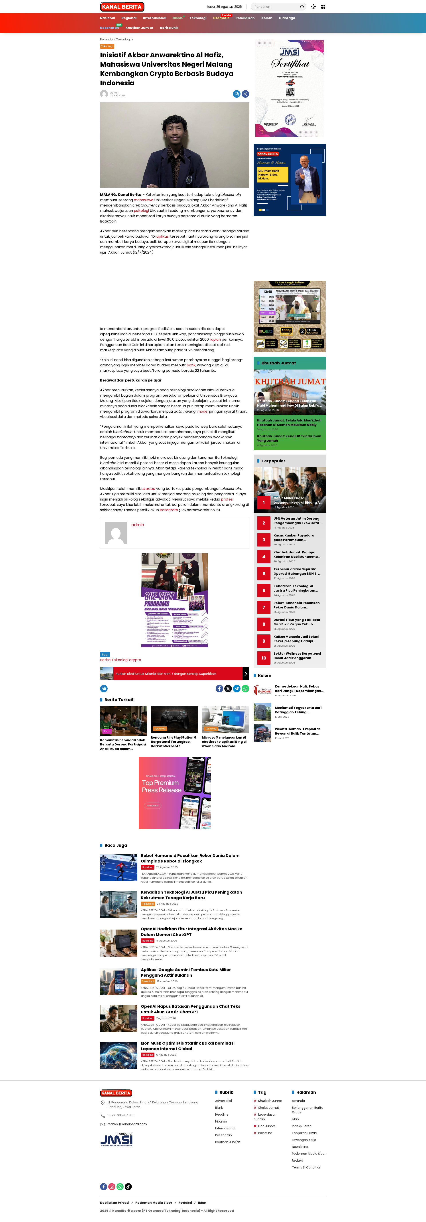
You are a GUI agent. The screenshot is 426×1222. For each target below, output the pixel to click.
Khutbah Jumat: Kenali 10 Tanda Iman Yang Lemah (289, 438)
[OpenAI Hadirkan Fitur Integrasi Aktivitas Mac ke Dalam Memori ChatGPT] (118, 943)
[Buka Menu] (323, 6)
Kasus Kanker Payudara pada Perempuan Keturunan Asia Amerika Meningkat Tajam (294, 537)
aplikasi (162, 236)
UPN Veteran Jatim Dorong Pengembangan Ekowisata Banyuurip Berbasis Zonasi (296, 521)
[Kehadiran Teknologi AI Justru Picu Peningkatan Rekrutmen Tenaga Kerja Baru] (118, 904)
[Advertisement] (174, 291)
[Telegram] (237, 688)
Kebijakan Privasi (304, 1133)
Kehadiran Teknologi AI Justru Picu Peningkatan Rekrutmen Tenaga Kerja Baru (191, 894)
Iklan (295, 1119)
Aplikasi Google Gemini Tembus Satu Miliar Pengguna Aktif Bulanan (186, 972)
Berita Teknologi (114, 659)
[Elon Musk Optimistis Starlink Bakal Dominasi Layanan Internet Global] (118, 1055)
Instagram (169, 510)
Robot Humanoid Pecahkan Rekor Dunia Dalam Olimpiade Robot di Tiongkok (190, 858)
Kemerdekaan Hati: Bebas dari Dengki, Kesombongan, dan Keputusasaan (298, 689)
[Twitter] (228, 688)
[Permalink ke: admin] (105, 94)
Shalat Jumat (268, 1107)
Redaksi (298, 1160)
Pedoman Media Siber (309, 1153)
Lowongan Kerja (304, 1140)
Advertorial (223, 1101)
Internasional (225, 1128)
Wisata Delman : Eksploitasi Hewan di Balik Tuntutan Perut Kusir (298, 731)
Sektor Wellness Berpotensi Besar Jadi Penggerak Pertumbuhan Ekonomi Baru (298, 656)
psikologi (141, 210)
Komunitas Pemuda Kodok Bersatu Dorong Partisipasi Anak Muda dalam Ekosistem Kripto (123, 744)
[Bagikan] (245, 94)
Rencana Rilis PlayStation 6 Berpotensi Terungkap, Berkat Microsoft (173, 741)
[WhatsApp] (245, 688)
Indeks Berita (302, 1126)
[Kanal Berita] (122, 6)
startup (148, 488)
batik (191, 365)
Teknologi (107, 46)
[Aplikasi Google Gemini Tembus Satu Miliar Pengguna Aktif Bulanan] (118, 981)
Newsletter (300, 1147)
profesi (227, 499)
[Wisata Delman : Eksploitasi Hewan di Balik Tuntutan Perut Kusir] (262, 733)
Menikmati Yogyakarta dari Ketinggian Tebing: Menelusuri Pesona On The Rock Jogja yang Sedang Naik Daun (300, 710)
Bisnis (107, 731)
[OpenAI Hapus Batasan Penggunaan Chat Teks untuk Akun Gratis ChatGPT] (118, 1018)
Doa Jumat (267, 1126)
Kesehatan (223, 1135)
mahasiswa (143, 200)
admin (114, 92)
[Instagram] (111, 1186)
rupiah (215, 339)
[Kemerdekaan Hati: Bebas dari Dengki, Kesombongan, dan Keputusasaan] (262, 690)
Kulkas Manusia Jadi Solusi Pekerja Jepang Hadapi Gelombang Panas (296, 639)
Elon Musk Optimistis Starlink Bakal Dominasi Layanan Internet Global (188, 1045)
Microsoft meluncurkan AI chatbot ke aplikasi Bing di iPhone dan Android (224, 741)
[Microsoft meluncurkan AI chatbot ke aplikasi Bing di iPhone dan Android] (225, 719)
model (202, 411)
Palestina (265, 1133)
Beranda (298, 1101)
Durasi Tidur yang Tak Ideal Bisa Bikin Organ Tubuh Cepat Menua (297, 622)
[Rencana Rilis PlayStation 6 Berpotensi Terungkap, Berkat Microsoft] (174, 719)
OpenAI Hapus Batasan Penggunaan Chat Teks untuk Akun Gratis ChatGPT (190, 1009)
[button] (302, 6)
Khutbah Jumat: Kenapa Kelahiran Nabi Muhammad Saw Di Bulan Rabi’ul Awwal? (297, 554)
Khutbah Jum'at (227, 1142)
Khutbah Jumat (270, 1101)
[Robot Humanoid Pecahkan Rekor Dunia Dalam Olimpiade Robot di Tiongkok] (118, 867)
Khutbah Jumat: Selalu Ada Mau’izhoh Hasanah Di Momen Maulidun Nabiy (289, 423)
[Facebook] (219, 688)
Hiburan (221, 1121)
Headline (147, 867)
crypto (135, 659)
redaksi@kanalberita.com (127, 1124)
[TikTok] (128, 1186)
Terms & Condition (306, 1167)
